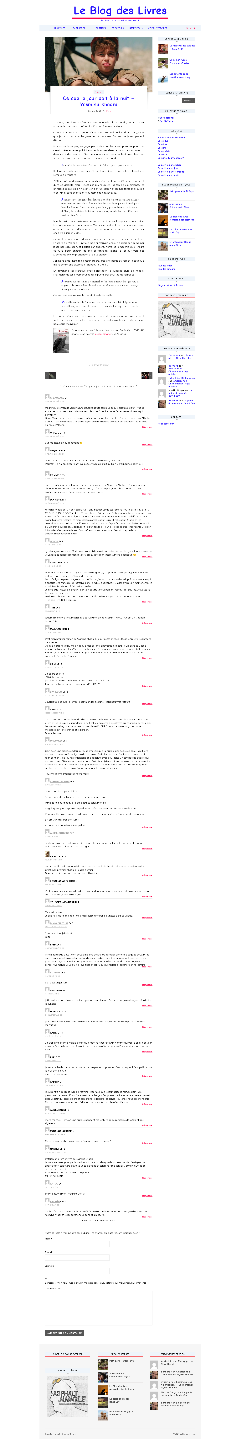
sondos (55, 972)
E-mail (49, 1252)
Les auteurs (117, 28)
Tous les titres (165, 265)
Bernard (173, 365)
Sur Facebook (167, 117)
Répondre (147, 427)
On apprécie (164, 151)
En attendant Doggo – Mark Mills (181, 244)
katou (54, 1183)
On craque (163, 140)
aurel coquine (59, 833)
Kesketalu (174, 355)
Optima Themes (69, 1434)
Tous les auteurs (166, 269)
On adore (162, 144)
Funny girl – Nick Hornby (180, 357)
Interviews (135, 28)
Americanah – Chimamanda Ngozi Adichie (179, 206)
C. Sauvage (57, 398)
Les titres (100, 28)
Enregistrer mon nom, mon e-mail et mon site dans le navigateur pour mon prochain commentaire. (97, 1282)
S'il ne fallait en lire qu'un (171, 137)
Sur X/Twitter (167, 121)
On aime (162, 147)
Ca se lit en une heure (169, 164)
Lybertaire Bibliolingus (181, 378)
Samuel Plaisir (59, 781)
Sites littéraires (157, 28)
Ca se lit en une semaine (171, 171)
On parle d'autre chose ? (171, 158)
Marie (108, 111)
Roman (99, 92)
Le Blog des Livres (120, 10)
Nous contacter (166, 423)
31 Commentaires (98, 365)
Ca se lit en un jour (168, 168)
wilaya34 (56, 741)
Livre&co (56, 692)
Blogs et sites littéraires (170, 285)
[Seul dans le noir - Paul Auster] (51, 375)
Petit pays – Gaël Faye (181, 191)
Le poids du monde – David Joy (180, 231)
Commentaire (53, 1288)
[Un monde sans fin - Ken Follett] (146, 375)
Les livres (59, 28)
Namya (54, 541)
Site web (49, 1266)
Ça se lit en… (80, 28)
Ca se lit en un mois (168, 175)
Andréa (55, 1201)
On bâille (162, 154)
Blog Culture (59, 923)
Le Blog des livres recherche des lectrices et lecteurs (181, 218)
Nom (48, 1238)
